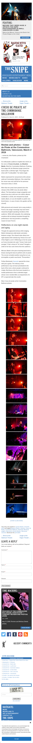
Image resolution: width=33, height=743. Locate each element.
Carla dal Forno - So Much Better (10, 669)
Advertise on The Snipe (11, 96)
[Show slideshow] (16, 520)
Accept (17, 739)
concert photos (19, 526)
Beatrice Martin (15, 528)
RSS (26, 634)
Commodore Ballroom (11, 529)
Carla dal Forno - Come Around (9, 673)
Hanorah (15, 261)
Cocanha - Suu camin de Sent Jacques (11, 675)
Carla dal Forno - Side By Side (9, 664)
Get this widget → (5, 679)
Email (3, 571)
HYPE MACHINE (8, 656)
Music (4, 78)
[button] (30, 722)
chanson (22, 528)
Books (24, 78)
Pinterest (20, 634)
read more (25, 37)
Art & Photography (11, 713)
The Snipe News (16, 70)
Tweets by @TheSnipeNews (11, 685)
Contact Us (6, 94)
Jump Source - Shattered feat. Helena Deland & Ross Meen (15, 660)
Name (3, 565)
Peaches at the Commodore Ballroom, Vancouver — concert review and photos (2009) (15, 613)
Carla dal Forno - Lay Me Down (9, 666)
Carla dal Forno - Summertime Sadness (11, 667)
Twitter (3, 634)
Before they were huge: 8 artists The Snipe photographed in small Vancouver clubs (14, 28)
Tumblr (14, 634)
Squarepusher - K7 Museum (9, 662)
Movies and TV (14, 78)
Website (3, 578)
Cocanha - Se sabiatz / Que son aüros (11, 677)
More (26, 80)
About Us (6, 91)
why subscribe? (16, 700)
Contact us (7, 715)
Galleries (6, 80)
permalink (17, 532)
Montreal (20, 529)
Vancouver (17, 80)
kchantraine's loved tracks (16, 658)
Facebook (9, 634)
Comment (4, 550)
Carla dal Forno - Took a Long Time (10, 671)
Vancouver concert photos (13, 531)
